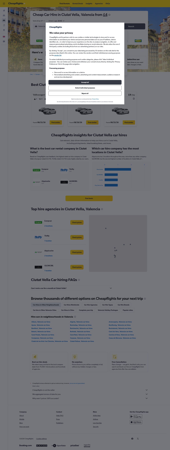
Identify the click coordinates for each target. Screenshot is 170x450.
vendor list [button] (57, 55)
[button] (85, 82)
